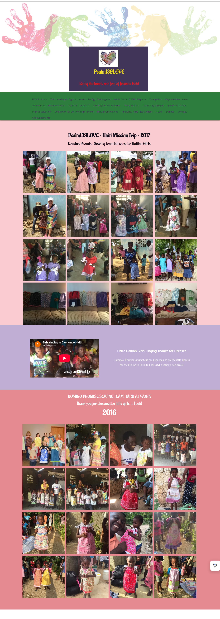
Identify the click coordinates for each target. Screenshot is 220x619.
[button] (215, 565)
